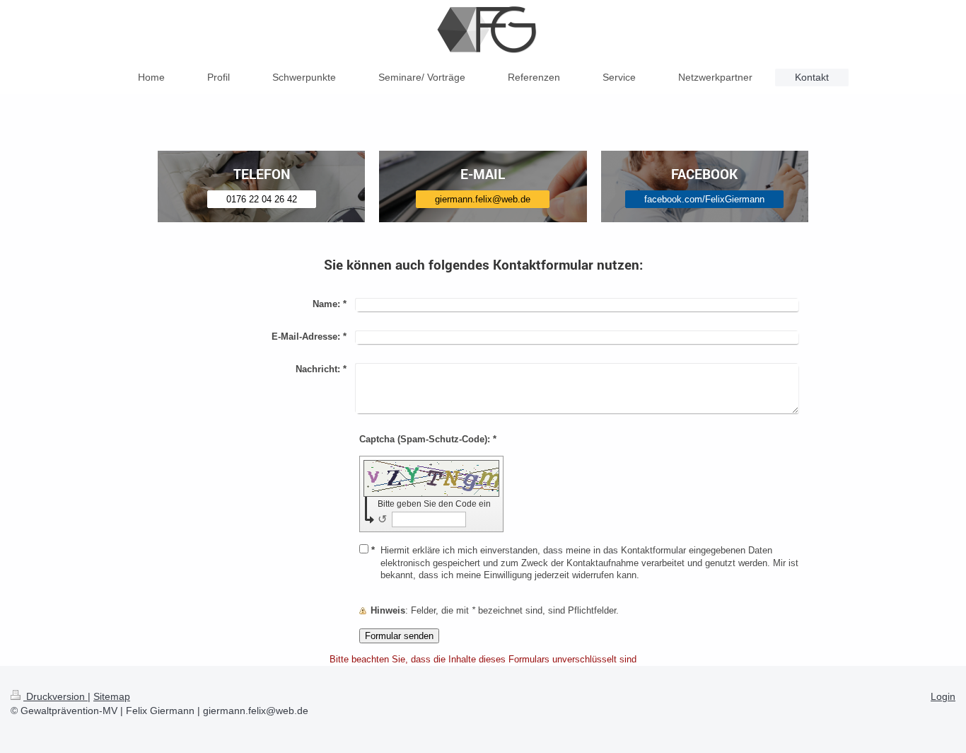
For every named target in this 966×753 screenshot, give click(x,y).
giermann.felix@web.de (482, 199)
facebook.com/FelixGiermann (704, 199)
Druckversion (55, 696)
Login (943, 696)
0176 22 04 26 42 (261, 199)
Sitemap (111, 696)
